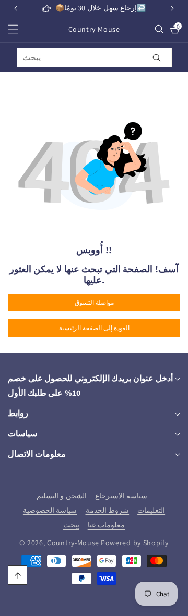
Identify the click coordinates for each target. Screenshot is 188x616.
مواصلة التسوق (94, 302)
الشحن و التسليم (62, 495)
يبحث (71, 525)
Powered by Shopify (135, 542)
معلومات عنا (106, 525)
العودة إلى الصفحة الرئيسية (94, 328)
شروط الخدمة (108, 510)
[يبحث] (157, 57)
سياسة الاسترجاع (121, 495)
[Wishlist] (94, 604)
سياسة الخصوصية (50, 510)
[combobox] (94, 57)
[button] (172, 8)
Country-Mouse (73, 542)
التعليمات (151, 510)
